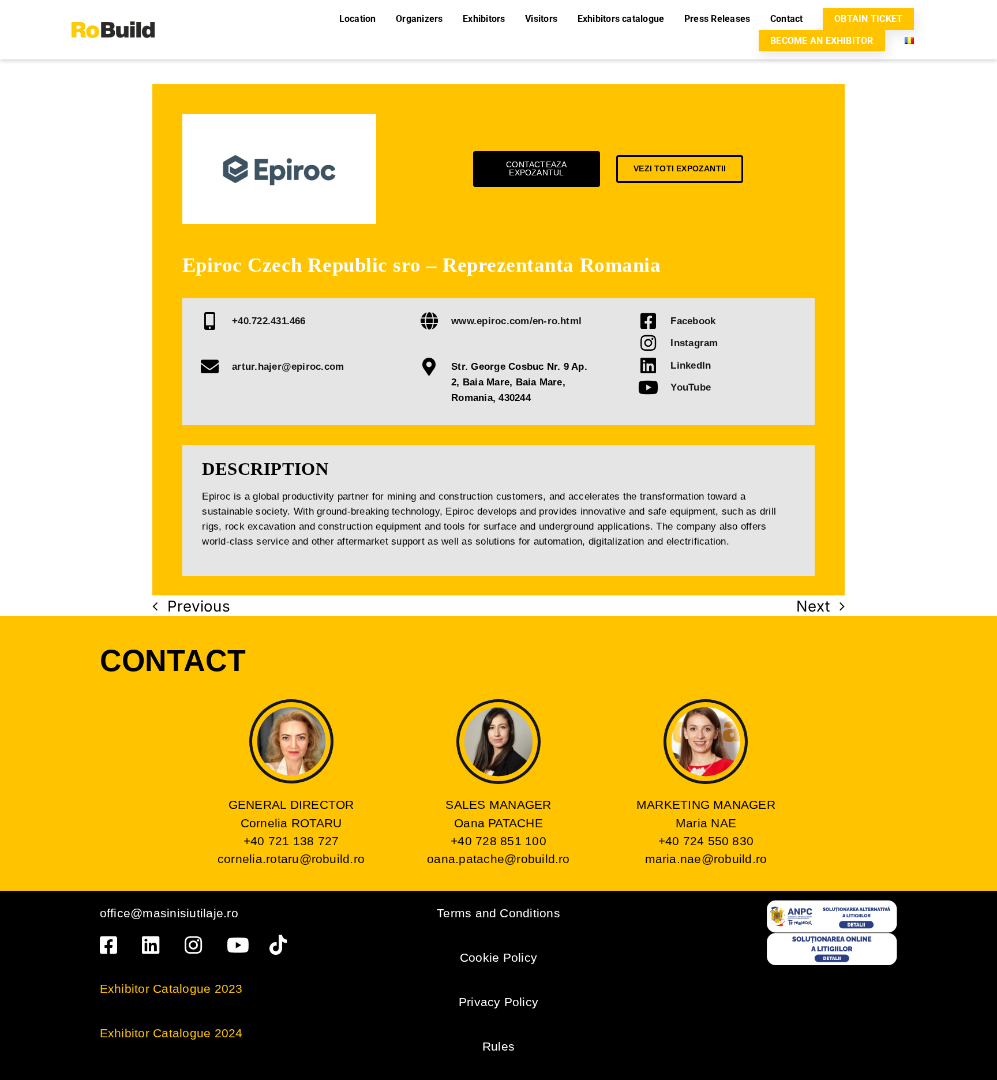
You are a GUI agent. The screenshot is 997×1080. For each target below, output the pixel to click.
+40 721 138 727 (291, 840)
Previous (198, 606)
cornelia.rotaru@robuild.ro (291, 858)
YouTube (690, 387)
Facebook (692, 321)
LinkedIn (690, 365)
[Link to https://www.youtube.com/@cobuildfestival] (238, 945)
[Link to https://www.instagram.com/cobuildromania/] (196, 945)
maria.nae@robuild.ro (706, 858)
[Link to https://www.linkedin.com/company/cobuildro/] (154, 945)
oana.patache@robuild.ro (498, 858)
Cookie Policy (498, 957)
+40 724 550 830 (706, 840)
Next (813, 606)
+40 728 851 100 (498, 840)
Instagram (694, 342)
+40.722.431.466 (269, 321)
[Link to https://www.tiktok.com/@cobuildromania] (281, 945)
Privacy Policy (498, 1001)
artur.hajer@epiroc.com (288, 366)
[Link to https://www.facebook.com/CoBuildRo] (111, 945)
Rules (498, 1046)
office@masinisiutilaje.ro (169, 913)
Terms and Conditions (498, 913)
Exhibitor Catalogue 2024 (171, 1033)
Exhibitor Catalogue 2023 (171, 988)
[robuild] (113, 10)
